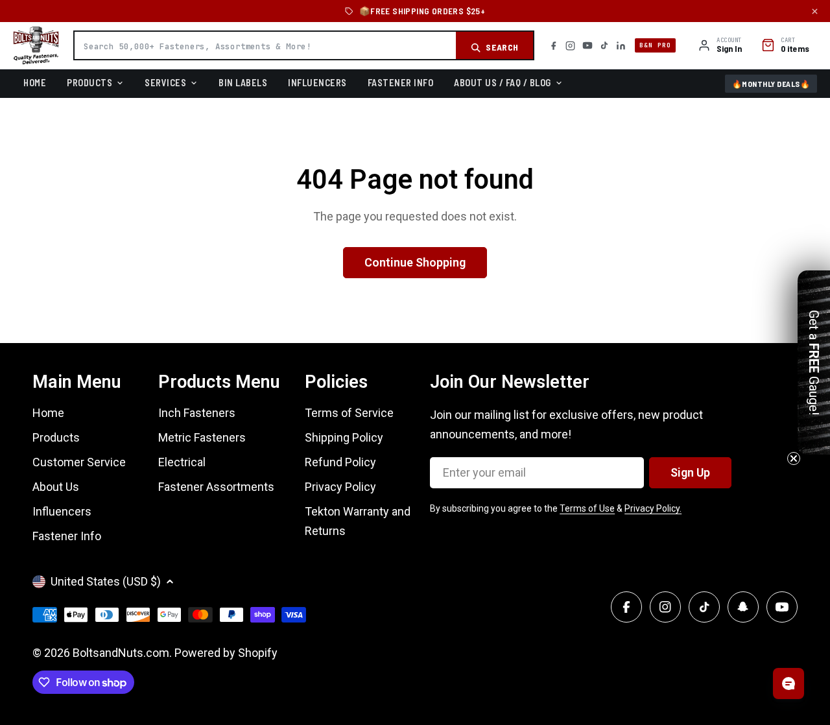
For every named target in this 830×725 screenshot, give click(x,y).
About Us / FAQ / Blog (502, 82)
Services (165, 82)
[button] (814, 362)
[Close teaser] (793, 458)
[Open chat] (788, 683)
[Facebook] (553, 46)
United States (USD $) (106, 581)
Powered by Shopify (226, 653)
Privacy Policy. (653, 508)
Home (34, 82)
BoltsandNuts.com (121, 653)
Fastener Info (401, 82)
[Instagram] (570, 46)
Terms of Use (587, 508)
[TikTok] (604, 45)
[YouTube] (587, 45)
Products (89, 82)
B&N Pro (655, 45)
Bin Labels (243, 82)
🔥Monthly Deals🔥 (771, 83)
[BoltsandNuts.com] (36, 45)
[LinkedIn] (621, 46)
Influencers (317, 82)
